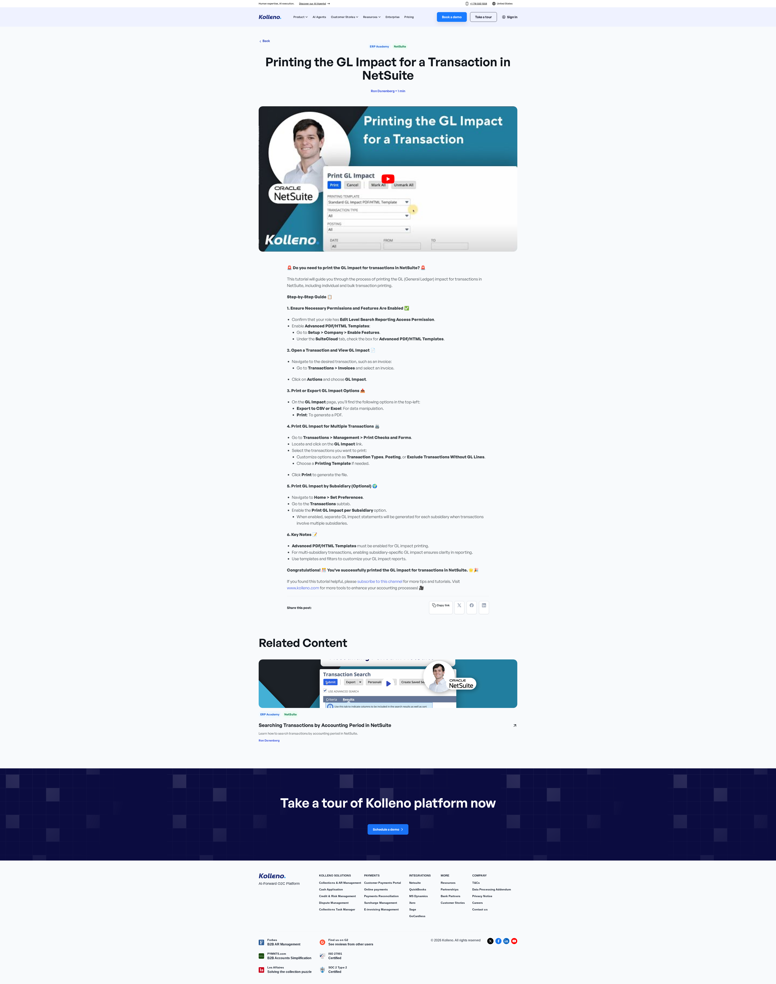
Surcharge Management (380, 902)
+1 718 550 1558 (478, 3)
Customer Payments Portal (382, 882)
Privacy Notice (482, 896)
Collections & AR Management (340, 882)
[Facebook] (472, 607)
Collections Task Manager (337, 909)
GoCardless (417, 916)
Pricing (409, 17)
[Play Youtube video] (388, 179)
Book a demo (452, 17)
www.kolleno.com (303, 587)
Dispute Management (334, 902)
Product (299, 17)
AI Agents (319, 17)
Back (266, 41)
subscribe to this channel (379, 581)
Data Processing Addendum (491, 889)
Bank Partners (450, 896)
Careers (477, 902)
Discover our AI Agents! (312, 3)
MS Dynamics (418, 896)
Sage (412, 909)
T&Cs (476, 882)
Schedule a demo (386, 829)
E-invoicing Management (381, 909)
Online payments (376, 889)
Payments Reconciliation (381, 896)
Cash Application (331, 889)
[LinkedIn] (484, 607)
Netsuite (415, 882)
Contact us (480, 909)
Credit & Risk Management (337, 896)
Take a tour (483, 17)
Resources (370, 17)
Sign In (512, 17)
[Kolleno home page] (272, 875)
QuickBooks (417, 889)
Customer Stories (343, 17)
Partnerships (450, 889)
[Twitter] (459, 607)
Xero (412, 902)
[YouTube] (514, 941)
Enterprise (393, 17)
